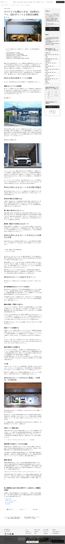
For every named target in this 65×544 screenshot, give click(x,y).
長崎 (50, 78)
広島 (52, 72)
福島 (46, 55)
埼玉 (52, 58)
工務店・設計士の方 (56, 531)
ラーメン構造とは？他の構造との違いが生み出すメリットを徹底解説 (19, 439)
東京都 (46, 58)
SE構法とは (28, 531)
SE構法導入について (51, 106)
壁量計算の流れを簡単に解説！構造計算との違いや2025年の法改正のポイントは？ (22, 471)
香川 (48, 75)
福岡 (46, 78)
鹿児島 (46, 79)
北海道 (46, 54)
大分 (55, 78)
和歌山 (57, 69)
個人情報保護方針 (56, 533)
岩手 (51, 54)
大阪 (46, 69)
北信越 (49, 93)
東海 (56, 93)
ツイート (23, 509)
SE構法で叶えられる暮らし (11, 500)
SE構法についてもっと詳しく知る (52, 29)
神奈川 (49, 58)
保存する (36, 509)
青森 (49, 54)
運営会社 (54, 529)
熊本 (52, 78)
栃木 (46, 59)
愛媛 (50, 75)
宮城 (53, 54)
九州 (48, 97)
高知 (52, 75)
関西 (48, 95)
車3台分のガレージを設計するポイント (14, 56)
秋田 (55, 54)
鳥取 (46, 72)
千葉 (54, 58)
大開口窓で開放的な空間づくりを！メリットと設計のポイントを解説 (32, 518)
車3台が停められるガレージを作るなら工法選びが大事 (17, 55)
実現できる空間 (28, 533)
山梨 (50, 59)
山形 (57, 54)
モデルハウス (46, 531)
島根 (48, 72)
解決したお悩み (37, 529)
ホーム (27, 529)
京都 (50, 69)
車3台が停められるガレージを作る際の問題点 (15, 54)
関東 (56, 91)
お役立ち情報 (46, 529)
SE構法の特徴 (8, 498)
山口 (55, 72)
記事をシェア (11, 509)
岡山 (50, 72)
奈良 (55, 69)
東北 (48, 91)
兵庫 (48, 69)
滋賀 (52, 69)
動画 (35, 533)
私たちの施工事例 (9, 502)
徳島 (46, 75)
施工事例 (36, 531)
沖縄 (49, 79)
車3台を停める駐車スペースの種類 (13, 52)
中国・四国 (56, 95)
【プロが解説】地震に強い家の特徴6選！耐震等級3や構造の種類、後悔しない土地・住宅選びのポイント (52, 38)
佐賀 (48, 78)
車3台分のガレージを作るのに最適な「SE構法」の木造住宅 (18, 58)
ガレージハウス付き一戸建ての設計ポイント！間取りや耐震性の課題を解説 (13, 518)
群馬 (48, 59)
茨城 (56, 58)
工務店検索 (7, 503)
